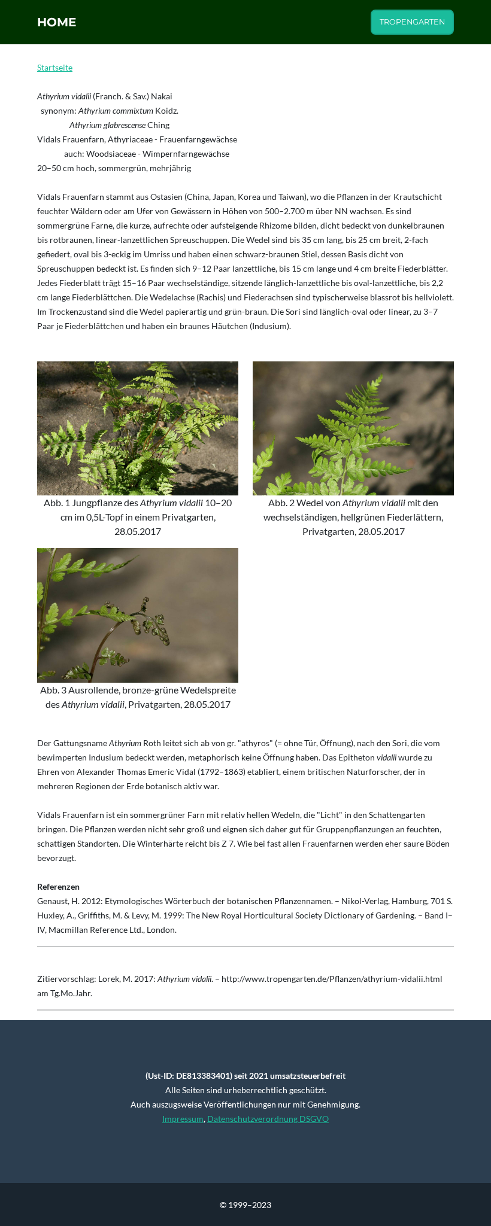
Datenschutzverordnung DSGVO (268, 1119)
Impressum (183, 1119)
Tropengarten (412, 21)
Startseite (54, 67)
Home (56, 22)
